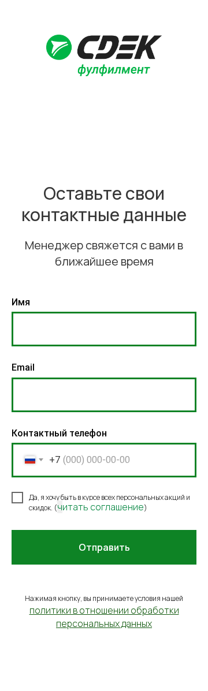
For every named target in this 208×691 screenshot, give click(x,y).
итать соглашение (103, 506)
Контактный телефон (59, 433)
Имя (21, 302)
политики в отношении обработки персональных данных (104, 617)
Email (23, 367)
